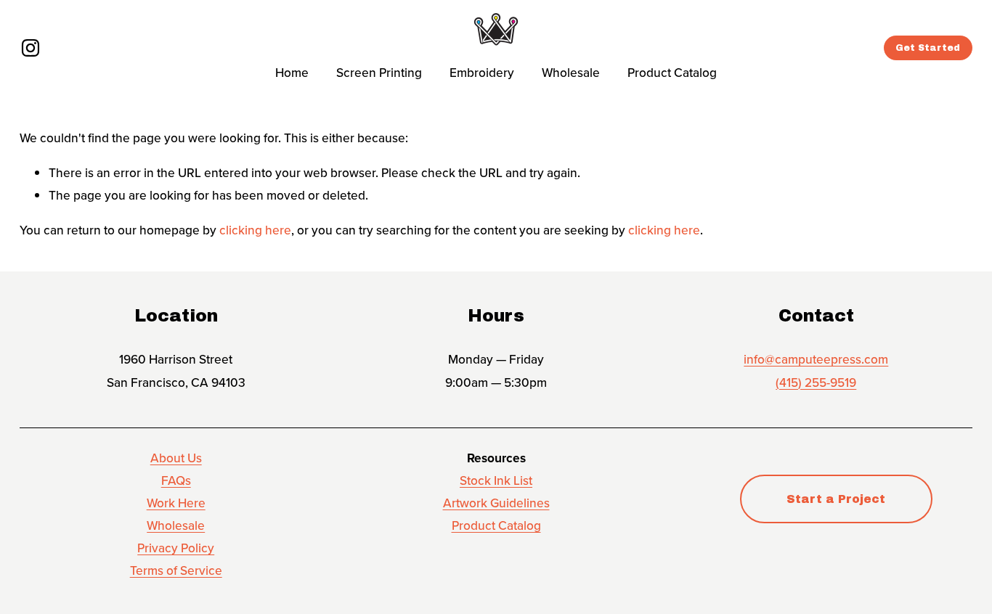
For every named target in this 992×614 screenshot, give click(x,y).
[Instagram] (30, 48)
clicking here (255, 230)
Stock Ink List (496, 480)
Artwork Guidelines (496, 503)
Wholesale (571, 72)
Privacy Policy (175, 548)
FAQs (176, 480)
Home (292, 72)
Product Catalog (672, 72)
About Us (176, 458)
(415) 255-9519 (816, 382)
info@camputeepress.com (816, 359)
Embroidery (482, 72)
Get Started (927, 48)
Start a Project (835, 499)
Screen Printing (379, 72)
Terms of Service (176, 570)
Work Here (176, 503)
